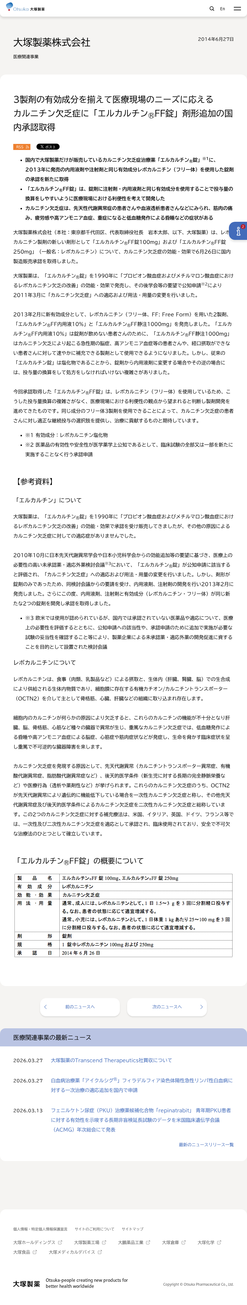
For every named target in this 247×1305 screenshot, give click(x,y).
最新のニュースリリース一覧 (206, 1145)
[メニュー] (237, 8)
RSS (19, 146)
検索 (212, 8)
